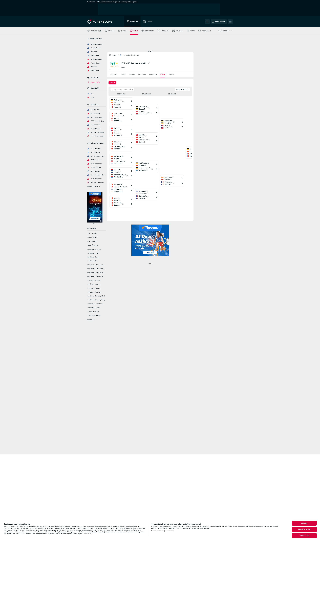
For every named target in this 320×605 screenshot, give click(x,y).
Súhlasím (304, 523)
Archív (171, 75)
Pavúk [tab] (112, 83)
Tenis (114, 55)
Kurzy (123, 75)
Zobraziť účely (304, 536)
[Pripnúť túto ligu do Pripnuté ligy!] (149, 63)
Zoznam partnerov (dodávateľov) (162, 531)
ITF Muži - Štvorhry (131, 55)
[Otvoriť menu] (230, 21)
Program (153, 75)
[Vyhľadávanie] (207, 21)
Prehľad (113, 75)
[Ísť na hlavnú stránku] (101, 22)
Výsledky (142, 75)
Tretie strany (87, 534)
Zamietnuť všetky (304, 529)
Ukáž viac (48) (92, 186)
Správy (132, 75)
